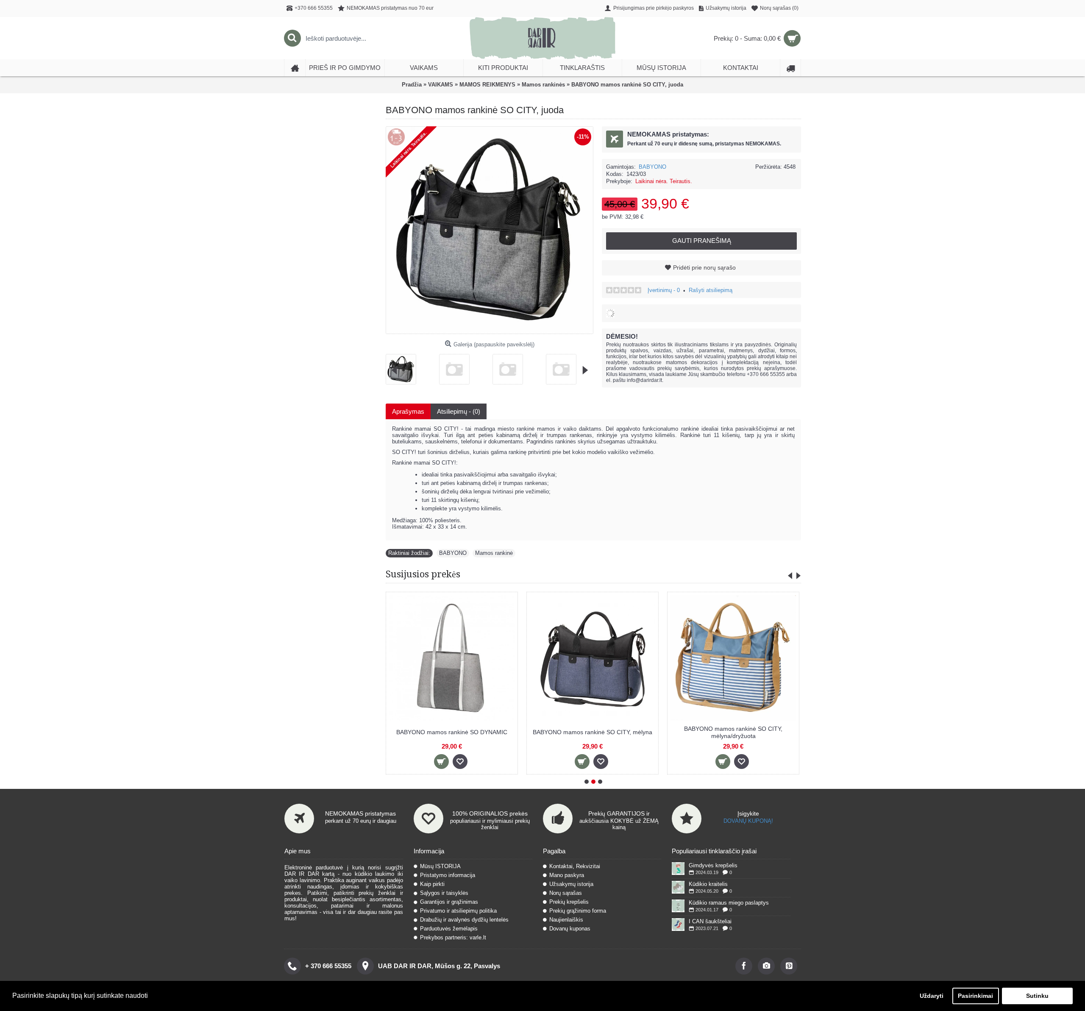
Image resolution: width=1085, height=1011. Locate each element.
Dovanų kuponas (569, 928)
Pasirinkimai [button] (975, 995)
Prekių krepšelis (569, 902)
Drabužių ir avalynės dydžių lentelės (464, 919)
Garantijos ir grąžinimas (449, 902)
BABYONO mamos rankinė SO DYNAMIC (451, 732)
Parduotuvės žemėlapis (449, 928)
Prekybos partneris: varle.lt (453, 937)
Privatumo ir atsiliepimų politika (458, 911)
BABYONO (652, 167)
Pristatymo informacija (447, 875)
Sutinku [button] (1037, 995)
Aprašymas (408, 411)
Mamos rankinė (494, 553)
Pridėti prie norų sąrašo (704, 267)
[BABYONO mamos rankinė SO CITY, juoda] (404, 366)
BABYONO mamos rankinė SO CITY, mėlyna (592, 732)
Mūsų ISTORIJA (440, 866)
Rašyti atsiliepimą (710, 290)
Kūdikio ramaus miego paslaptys (729, 903)
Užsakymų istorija (571, 884)
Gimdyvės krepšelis (713, 865)
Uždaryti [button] (931, 995)
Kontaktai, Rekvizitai (574, 866)
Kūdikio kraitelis (708, 884)
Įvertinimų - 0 (664, 290)
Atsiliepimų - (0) (458, 411)
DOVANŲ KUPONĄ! (748, 821)
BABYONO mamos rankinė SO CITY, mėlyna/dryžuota (733, 732)
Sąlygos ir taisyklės (444, 893)
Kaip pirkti (432, 884)
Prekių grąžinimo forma (577, 911)
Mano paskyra (566, 875)
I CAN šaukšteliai (710, 921)
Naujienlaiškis (566, 919)
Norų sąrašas (565, 893)
